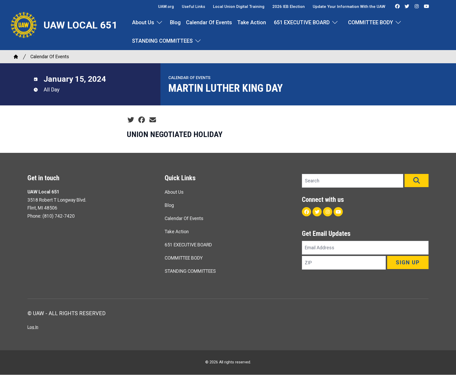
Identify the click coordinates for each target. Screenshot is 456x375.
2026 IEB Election (288, 6)
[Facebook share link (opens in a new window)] (141, 120)
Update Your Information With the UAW (349, 6)
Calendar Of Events (209, 22)
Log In (32, 327)
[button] (417, 180)
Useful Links (193, 6)
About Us (143, 22)
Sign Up (408, 262)
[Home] (15, 56)
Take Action (251, 22)
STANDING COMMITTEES (162, 41)
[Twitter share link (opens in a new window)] (131, 120)
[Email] (153, 120)
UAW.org (166, 6)
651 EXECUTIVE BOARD (302, 22)
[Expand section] (159, 22)
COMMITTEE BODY (370, 22)
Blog (175, 22)
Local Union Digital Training (238, 6)
